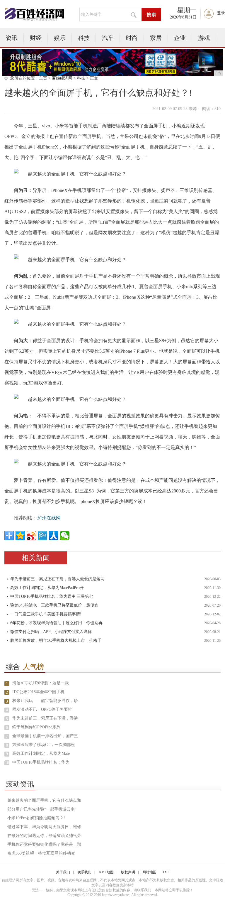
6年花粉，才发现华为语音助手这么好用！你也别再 (56, 623)
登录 (221, 13)
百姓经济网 (62, 78)
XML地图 (106, 872)
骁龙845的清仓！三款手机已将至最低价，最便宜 (54, 605)
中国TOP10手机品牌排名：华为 (40, 762)
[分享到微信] (64, 535)
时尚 (132, 38)
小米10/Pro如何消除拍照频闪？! (36, 818)
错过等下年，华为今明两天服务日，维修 (44, 827)
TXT (165, 872)
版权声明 (128, 872)
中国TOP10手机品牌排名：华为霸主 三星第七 (51, 596)
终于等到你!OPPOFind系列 (36, 727)
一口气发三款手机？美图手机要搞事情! (45, 614)
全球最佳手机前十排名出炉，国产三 (45, 736)
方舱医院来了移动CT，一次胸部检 (43, 744)
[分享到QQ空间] (20, 535)
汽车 (108, 38)
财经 (36, 38)
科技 (84, 38)
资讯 (12, 38)
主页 (43, 78)
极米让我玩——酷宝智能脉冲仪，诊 (45, 700)
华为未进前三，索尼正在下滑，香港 (45, 718)
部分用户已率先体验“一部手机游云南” (41, 809)
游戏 (204, 38)
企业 (180, 38)
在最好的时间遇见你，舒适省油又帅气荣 (44, 835)
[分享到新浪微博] (31, 535)
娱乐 (60, 38)
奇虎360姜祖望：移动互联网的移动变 (41, 853)
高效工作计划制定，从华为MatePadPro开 (47, 587)
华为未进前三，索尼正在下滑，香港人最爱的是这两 (57, 579)
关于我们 (63, 872)
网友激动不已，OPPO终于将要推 (42, 709)
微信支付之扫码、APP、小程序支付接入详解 (51, 631)
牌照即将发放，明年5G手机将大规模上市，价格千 (55, 640)
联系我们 (84, 872)
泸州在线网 (49, 517)
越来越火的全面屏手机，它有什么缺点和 (44, 800)
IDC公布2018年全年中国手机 (38, 692)
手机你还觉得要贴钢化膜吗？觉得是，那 (44, 844)
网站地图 (149, 872)
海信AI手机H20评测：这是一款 (40, 683)
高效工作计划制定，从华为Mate (41, 753)
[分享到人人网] (53, 535)
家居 (156, 38)
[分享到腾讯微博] (42, 535)
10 (7, 763)
